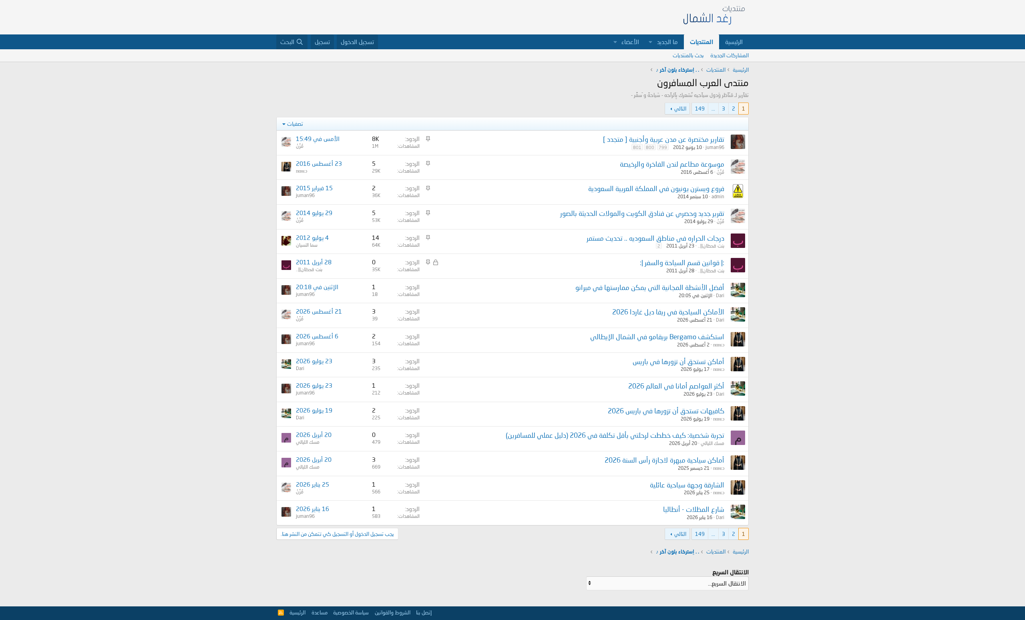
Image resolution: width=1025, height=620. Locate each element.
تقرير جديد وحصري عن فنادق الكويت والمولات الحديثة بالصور (642, 213)
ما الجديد (667, 41)
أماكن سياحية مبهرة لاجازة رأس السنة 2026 (664, 460)
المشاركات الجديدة (729, 55)
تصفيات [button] (295, 124)
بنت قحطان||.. (711, 246)
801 (637, 147)
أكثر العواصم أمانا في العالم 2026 (676, 386)
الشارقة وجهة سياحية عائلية (687, 485)
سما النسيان (307, 245)
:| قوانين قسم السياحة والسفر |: (682, 262)
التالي (680, 108)
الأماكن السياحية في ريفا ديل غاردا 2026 (668, 312)
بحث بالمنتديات (688, 55)
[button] (650, 41)
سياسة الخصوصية (351, 612)
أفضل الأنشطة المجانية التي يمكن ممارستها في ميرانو (649, 287)
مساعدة (320, 612)
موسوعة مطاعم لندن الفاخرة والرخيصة (672, 164)
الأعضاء (630, 41)
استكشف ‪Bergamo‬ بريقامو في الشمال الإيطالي (657, 336)
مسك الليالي (712, 443)
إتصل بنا (424, 612)
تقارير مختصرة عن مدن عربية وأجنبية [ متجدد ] (663, 139)
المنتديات (701, 41)
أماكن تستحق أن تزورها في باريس (678, 361)
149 (700, 108)
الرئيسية (734, 41)
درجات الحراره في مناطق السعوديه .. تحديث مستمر (655, 238)
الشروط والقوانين (392, 612)
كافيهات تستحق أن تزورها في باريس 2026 (666, 411)
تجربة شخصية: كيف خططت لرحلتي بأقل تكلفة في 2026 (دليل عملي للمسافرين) (615, 435)
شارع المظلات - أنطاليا (693, 509)
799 (663, 147)
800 (650, 147)
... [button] (713, 108)
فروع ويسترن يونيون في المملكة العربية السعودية (656, 188)
